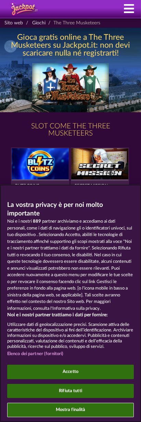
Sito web (13, 23)
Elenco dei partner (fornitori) (35, 354)
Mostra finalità (71, 410)
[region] (70, 303)
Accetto (70, 372)
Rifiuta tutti (70, 391)
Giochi (39, 23)
